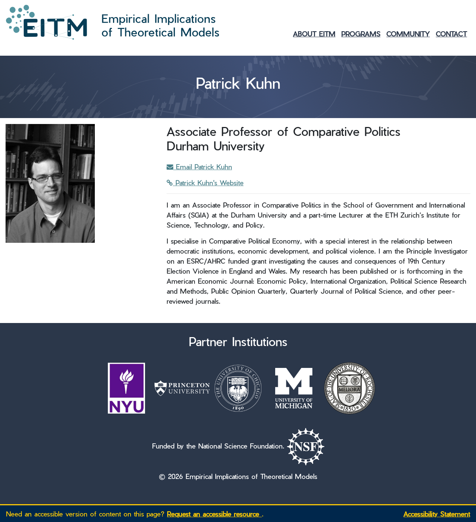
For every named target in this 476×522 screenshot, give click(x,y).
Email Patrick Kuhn (202, 166)
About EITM (314, 33)
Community (408, 33)
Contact (451, 33)
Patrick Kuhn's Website (208, 182)
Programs (360, 33)
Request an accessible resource (214, 514)
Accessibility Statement (436, 514)
